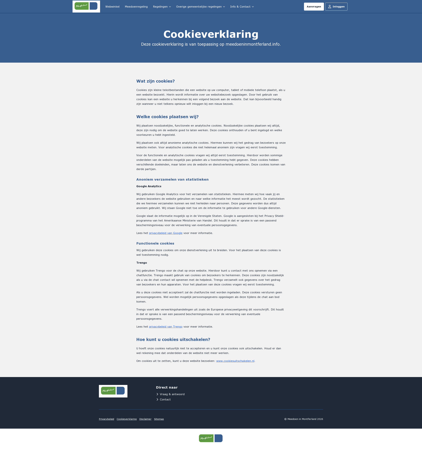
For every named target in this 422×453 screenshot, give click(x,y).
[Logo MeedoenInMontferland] (86, 6)
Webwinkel (112, 6)
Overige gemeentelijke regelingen (199, 6)
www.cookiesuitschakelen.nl (235, 360)
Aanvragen (314, 6)
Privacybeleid (106, 419)
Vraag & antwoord (172, 394)
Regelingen (160, 6)
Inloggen (339, 6)
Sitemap (159, 419)
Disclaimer (145, 419)
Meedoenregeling (136, 6)
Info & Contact (240, 6)
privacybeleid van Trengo (165, 326)
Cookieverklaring (127, 419)
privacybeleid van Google (165, 232)
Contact (165, 399)
